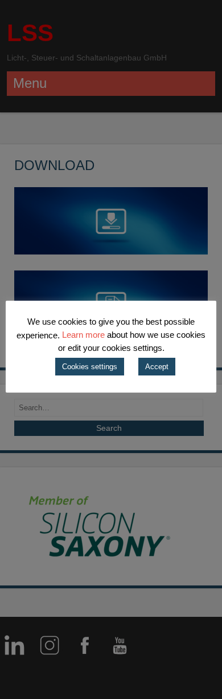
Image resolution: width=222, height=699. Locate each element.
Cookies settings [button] (89, 366)
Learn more (83, 335)
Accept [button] (156, 366)
